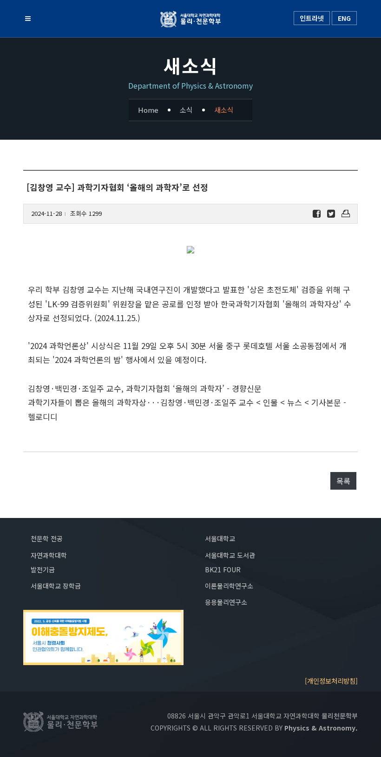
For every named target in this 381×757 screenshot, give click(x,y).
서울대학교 (220, 538)
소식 (186, 110)
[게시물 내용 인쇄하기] (346, 213)
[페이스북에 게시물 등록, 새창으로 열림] (317, 213)
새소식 (224, 110)
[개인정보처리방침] (331, 681)
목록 (343, 480)
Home (148, 110)
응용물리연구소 (226, 602)
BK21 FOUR (223, 569)
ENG (344, 18)
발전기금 (43, 569)
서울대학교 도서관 (230, 555)
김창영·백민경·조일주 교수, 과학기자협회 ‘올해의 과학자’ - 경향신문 (145, 388)
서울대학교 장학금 (56, 585)
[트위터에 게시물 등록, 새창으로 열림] (331, 213)
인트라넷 (312, 18)
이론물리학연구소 (229, 585)
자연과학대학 (49, 555)
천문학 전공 (47, 538)
